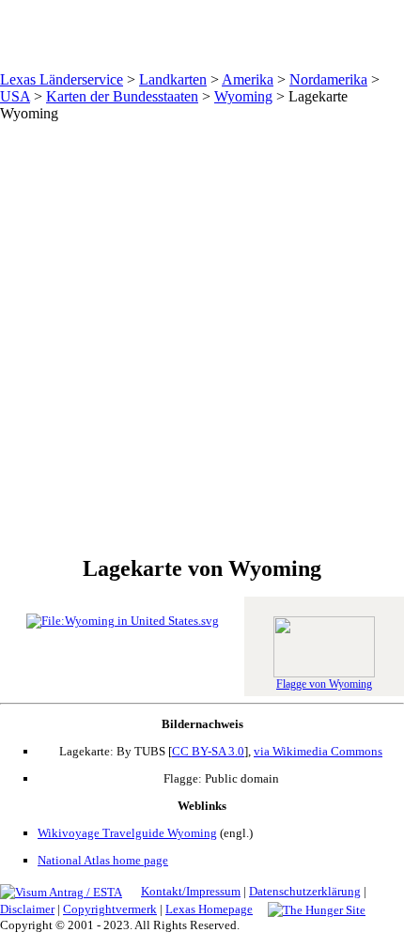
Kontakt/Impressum (191, 891)
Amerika (247, 79)
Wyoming (243, 96)
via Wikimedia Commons (318, 751)
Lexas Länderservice (61, 79)
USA (15, 96)
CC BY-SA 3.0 (208, 751)
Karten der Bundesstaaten (122, 96)
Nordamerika (328, 79)
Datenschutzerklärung (305, 891)
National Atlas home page (103, 860)
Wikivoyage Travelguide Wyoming (127, 833)
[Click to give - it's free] (316, 909)
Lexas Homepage (209, 909)
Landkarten (173, 79)
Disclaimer (27, 909)
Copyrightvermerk (110, 909)
